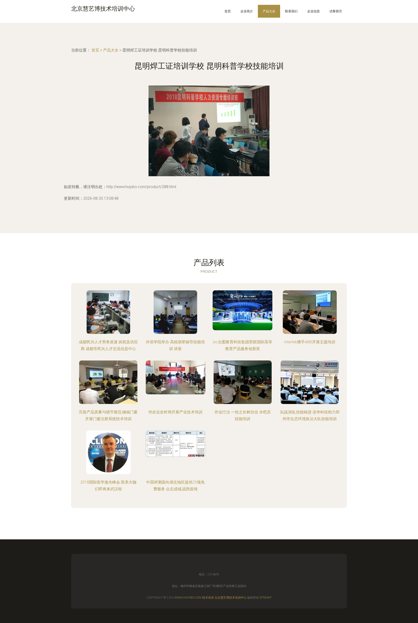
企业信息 (313, 11)
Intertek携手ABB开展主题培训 (309, 342)
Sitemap (265, 597)
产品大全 (269, 11)
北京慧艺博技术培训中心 (230, 597)
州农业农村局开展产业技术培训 (175, 412)
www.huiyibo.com (188, 597)
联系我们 (291, 11)
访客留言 (335, 11)
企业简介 (246, 11)
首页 (227, 11)
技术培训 (208, 597)
